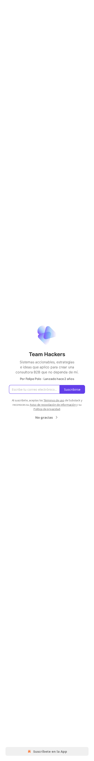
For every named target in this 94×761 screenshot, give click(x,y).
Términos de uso (54, 400)
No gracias (44, 417)
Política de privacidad (46, 409)
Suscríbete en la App (50, 751)
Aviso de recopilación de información (53, 405)
